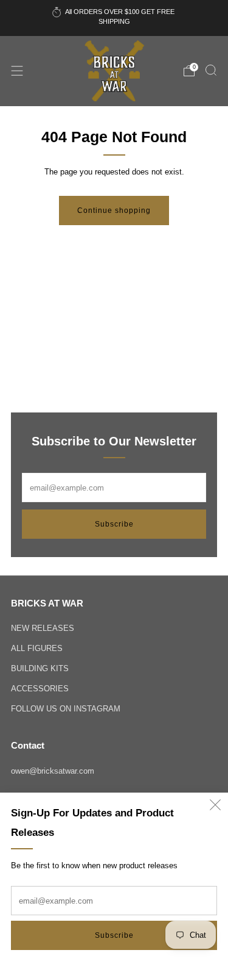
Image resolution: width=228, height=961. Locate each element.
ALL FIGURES (37, 648)
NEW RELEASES (42, 628)
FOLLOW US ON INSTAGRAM (65, 708)
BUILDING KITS (40, 668)
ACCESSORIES (40, 688)
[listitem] (114, 18)
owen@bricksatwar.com (52, 771)
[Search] (211, 70)
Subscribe (114, 935)
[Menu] (17, 71)
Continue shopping (114, 210)
